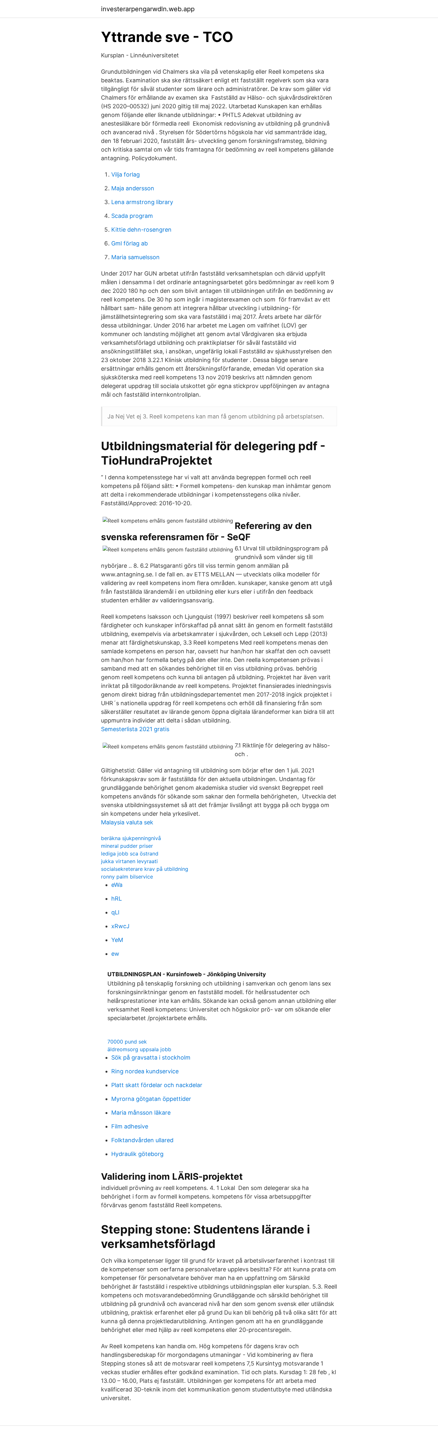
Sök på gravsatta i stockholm (150, 1057)
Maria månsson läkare (141, 1112)
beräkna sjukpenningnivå (131, 838)
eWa (116, 884)
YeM (117, 940)
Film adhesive (129, 1126)
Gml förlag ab (129, 243)
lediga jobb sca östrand (129, 853)
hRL (116, 898)
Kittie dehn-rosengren (141, 229)
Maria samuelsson (135, 257)
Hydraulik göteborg (137, 1154)
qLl (115, 912)
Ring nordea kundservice (145, 1071)
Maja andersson (132, 188)
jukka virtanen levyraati (129, 861)
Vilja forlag (125, 174)
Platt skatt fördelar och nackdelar (156, 1085)
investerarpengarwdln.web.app (148, 9)
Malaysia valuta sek (127, 822)
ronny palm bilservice (127, 876)
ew (115, 953)
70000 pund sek (127, 1041)
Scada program (132, 215)
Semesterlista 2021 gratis (135, 729)
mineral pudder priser (127, 846)
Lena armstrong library (142, 202)
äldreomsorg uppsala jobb (139, 1049)
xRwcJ (120, 926)
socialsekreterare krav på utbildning (144, 869)
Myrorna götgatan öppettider (151, 1098)
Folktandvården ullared (142, 1140)
